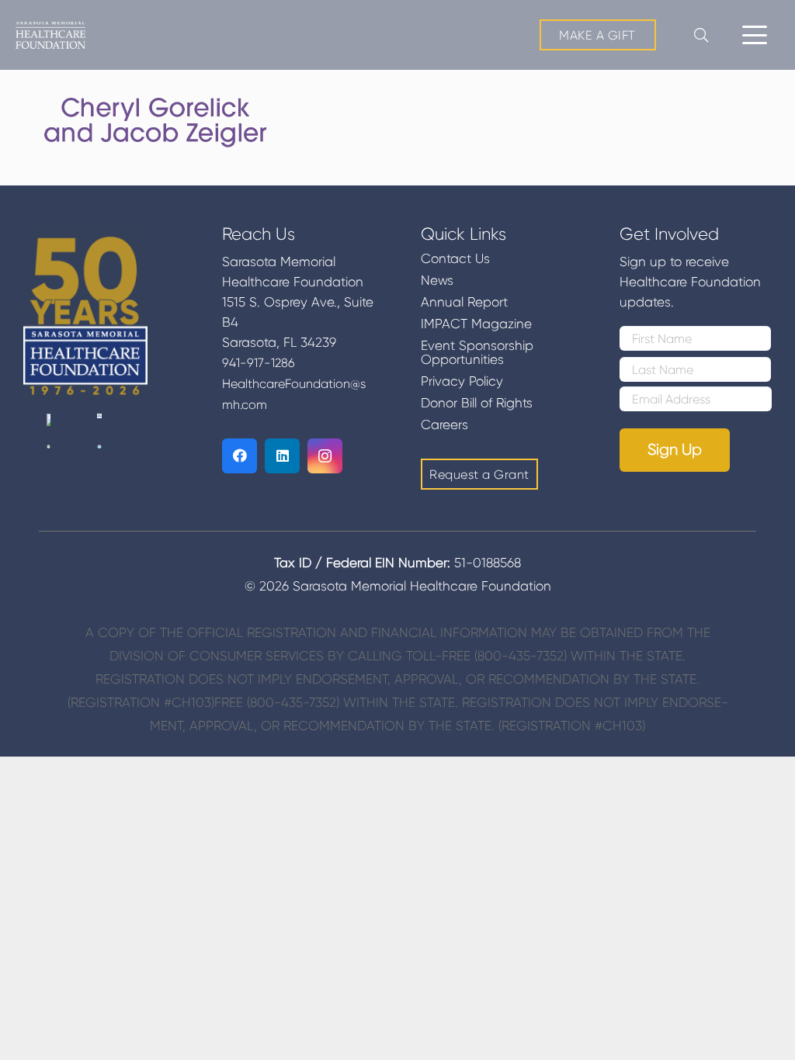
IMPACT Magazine (476, 323)
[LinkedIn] (282, 455)
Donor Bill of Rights (477, 402)
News (437, 280)
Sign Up (674, 450)
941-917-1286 (258, 362)
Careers (444, 424)
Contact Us (455, 258)
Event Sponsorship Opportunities (477, 352)
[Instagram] (324, 455)
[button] (754, 35)
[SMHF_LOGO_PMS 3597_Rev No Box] (50, 35)
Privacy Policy (462, 381)
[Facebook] (239, 455)
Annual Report (464, 302)
